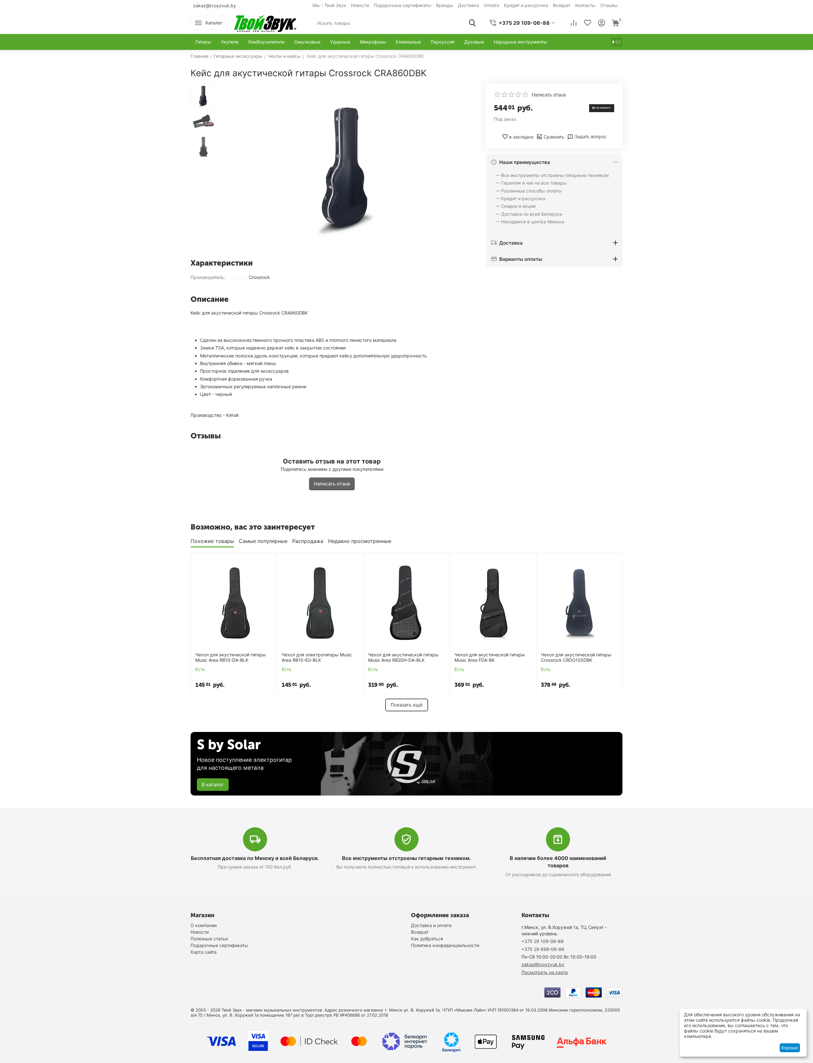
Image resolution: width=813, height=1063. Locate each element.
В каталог (213, 785)
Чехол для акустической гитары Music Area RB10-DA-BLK (230, 657)
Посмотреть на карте (544, 972)
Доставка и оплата (431, 925)
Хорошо (789, 1047)
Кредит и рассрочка (526, 5)
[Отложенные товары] (587, 23)
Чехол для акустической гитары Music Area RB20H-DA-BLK (403, 657)
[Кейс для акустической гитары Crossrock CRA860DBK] (346, 168)
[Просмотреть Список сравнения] (573, 23)
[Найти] (472, 23)
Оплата (491, 5)
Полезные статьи (209, 938)
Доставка (468, 5)
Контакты (585, 5)
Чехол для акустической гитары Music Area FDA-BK (489, 657)
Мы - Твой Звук (329, 5)
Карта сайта (204, 952)
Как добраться (427, 938)
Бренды (444, 5)
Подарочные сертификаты (402, 5)
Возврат (561, 5)
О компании (204, 925)
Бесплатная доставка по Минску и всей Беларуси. (255, 858)
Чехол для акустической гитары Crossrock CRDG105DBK (576, 657)
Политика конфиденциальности (445, 945)
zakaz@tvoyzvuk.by (214, 5)
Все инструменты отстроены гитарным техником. (406, 858)
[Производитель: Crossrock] (602, 107)
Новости (360, 5)
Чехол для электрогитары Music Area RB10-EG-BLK (317, 657)
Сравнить (554, 136)
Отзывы (609, 5)
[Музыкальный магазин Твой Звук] (265, 22)
